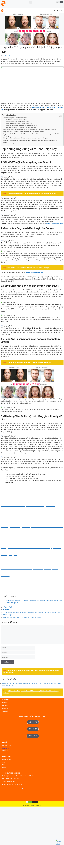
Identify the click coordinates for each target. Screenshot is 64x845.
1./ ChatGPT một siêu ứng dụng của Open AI (17, 119)
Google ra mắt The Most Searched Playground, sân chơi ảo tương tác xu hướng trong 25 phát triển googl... (31, 135)
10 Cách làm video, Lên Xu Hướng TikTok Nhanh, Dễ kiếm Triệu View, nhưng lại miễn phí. (29, 129)
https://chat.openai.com (54, 223)
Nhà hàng (5, 748)
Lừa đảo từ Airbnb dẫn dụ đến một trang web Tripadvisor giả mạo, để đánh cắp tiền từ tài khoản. (30, 141)
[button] (30, 2)
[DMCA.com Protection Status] (32, 803)
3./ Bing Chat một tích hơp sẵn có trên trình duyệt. (18, 123)
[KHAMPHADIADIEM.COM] (2, 10)
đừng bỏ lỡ (6, 610)
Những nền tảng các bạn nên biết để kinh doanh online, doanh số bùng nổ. (25, 138)
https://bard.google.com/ (35, 272)
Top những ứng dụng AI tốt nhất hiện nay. (15, 118)
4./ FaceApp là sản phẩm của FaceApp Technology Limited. (21, 125)
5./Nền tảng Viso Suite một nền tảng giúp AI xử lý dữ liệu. (20, 127)
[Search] (61, 2)
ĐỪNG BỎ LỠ (7, 607)
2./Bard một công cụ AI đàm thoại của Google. (17, 121)
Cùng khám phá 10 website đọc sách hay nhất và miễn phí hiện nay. (23, 131)
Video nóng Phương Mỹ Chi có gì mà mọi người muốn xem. (22, 617)
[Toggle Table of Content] (60, 115)
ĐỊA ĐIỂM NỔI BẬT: (12, 144)
